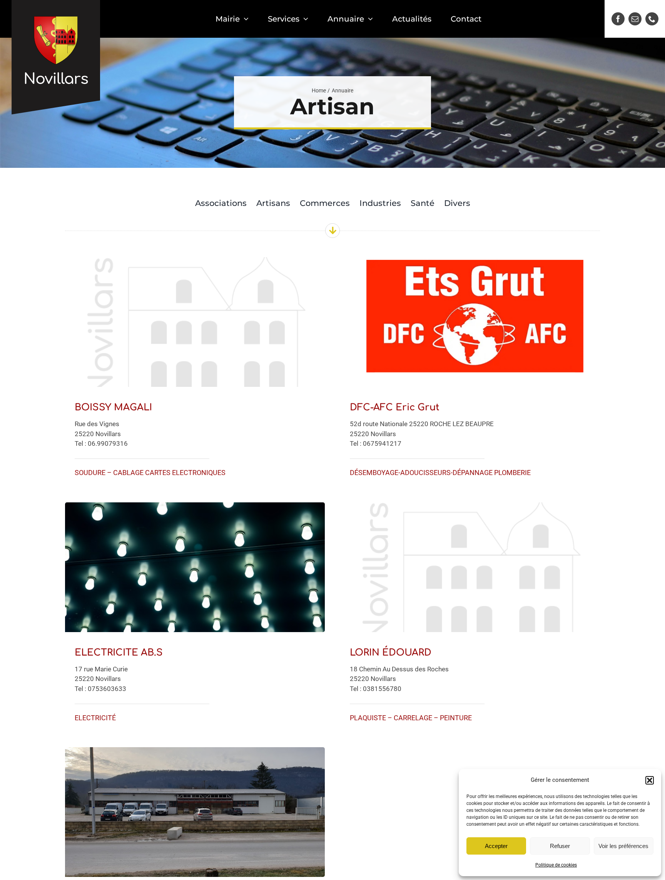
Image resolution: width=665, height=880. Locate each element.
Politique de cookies (556, 865)
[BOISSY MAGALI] (195, 263)
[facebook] (618, 18)
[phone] (651, 18)
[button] (649, 780)
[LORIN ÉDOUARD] (470, 508)
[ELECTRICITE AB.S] (195, 508)
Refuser (560, 846)
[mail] (635, 18)
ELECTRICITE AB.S (119, 652)
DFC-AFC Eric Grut (394, 407)
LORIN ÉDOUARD (390, 652)
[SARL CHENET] (195, 753)
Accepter (496, 846)
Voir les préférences (623, 846)
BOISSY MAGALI (113, 407)
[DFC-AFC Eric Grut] (470, 263)
